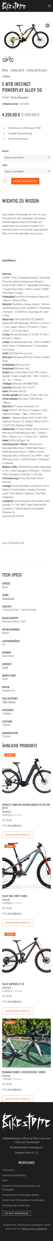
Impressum (8, 1169)
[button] (49, 6)
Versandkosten (14, 825)
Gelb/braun (8, 598)
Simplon (6, 811)
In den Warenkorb (25, 181)
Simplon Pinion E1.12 (26, 1152)
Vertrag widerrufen (17, 1213)
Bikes (5, 70)
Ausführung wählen (17, 834)
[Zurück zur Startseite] (14, 6)
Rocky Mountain (19, 97)
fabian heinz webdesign (34, 1228)
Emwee (6, 1075)
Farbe (4, 165)
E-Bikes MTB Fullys (36, 70)
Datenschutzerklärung (14, 1175)
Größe (5, 151)
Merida (6, 899)
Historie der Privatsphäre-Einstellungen (23, 1200)
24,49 (5, 667)
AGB (4, 1180)
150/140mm (9, 701)
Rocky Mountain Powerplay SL (26, 1147)
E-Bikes (6, 76)
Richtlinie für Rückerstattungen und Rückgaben (21, 1187)
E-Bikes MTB (17, 70)
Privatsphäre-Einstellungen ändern (20, 1194)
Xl (6, 586)
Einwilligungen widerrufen (16, 1205)
